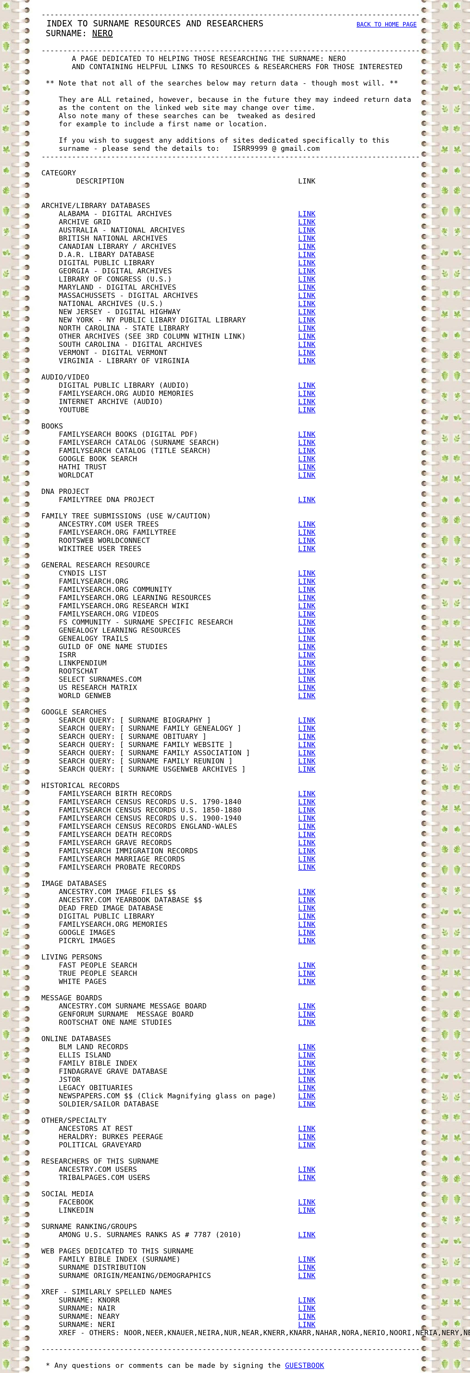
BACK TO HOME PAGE (387, 24)
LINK (307, 214)
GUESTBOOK (304, 1365)
